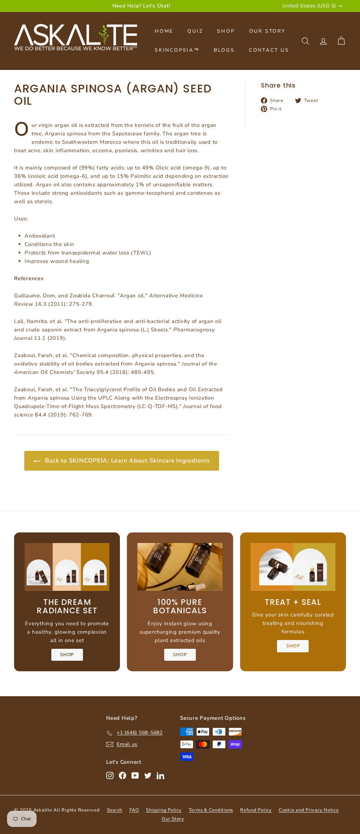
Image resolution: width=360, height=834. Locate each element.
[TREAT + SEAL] (293, 567)
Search (115, 810)
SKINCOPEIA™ (177, 50)
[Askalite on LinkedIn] (160, 775)
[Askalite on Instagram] (110, 775)
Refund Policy (256, 810)
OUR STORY (267, 31)
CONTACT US (269, 50)
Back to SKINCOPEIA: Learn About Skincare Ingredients (126, 461)
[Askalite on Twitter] (148, 775)
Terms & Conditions (211, 810)
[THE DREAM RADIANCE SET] (67, 567)
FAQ (134, 810)
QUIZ (195, 31)
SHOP (226, 31)
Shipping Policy (163, 810)
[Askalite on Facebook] (122, 775)
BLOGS (224, 50)
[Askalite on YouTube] (135, 775)
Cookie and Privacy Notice (309, 810)
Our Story (173, 819)
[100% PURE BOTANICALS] (179, 567)
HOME (164, 31)
